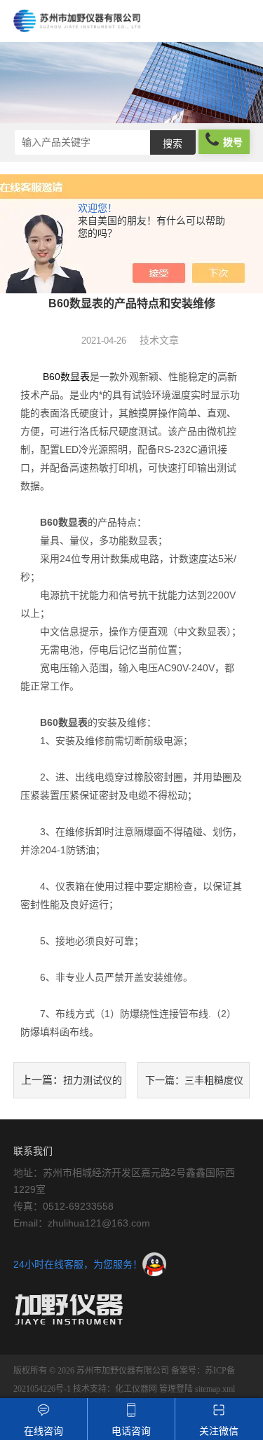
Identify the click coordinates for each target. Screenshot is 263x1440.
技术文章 (159, 340)
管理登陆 (176, 1389)
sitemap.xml (215, 1389)
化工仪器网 (136, 1389)
